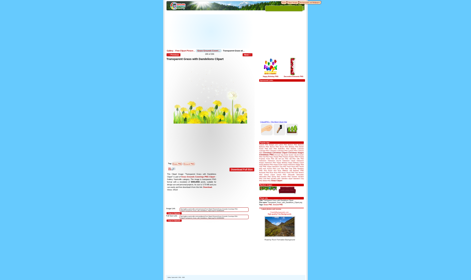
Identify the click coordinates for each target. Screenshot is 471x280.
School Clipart (269, 174)
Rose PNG (277, 172)
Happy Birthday (282, 162)
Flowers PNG (293, 157)
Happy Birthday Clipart (296, 162)
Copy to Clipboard (174, 213)
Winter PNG (267, 180)
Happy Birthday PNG (270, 76)
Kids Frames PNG (269, 168)
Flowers (285, 157)
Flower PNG (278, 157)
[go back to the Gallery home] (178, 6)
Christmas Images (296, 153)
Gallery (170, 51)
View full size (171, 169)
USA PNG (266, 178)
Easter (286, 155)
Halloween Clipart (288, 160)
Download (207, 187)
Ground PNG (189, 164)
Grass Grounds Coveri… (208, 51)
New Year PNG (291, 169)
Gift (276, 159)
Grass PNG (177, 164)
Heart (289, 166)
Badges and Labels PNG (278, 145)
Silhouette (291, 174)
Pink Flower (268, 170)
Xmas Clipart (276, 180)
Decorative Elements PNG (293, 76)
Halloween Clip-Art (274, 160)
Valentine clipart (286, 178)
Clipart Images (293, 2)
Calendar (301, 148)
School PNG (281, 174)
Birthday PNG (293, 147)
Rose (271, 172)
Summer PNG (286, 176)
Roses (284, 172)
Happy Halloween (289, 164)
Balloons (301, 145)
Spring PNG (276, 176)
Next (246, 55)
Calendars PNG (282, 150)
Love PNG (280, 169)
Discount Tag (278, 155)
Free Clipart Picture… (185, 51)
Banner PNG (274, 147)
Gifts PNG (300, 159)
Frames (262, 159)
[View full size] (210, 93)
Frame (301, 157)
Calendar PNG (264, 150)
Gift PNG (292, 159)
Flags (271, 157)
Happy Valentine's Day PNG (276, 166)
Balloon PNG (292, 145)
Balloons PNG (264, 147)
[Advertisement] (211, 31)
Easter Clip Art (294, 155)
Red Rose (277, 170)
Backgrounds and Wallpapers (310, 2)
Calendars (273, 150)
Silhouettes (300, 174)
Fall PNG (266, 157)
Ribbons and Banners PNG (293, 171)
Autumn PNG (263, 145)
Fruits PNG (270, 159)
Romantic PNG (264, 172)
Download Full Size (242, 169)
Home (284, 2)
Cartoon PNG (292, 150)
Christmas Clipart (280, 153)
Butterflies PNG (283, 148)
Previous (174, 55)
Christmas (267, 153)
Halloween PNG (270, 162)
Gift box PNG (283, 159)
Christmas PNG (266, 155)
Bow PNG (273, 148)
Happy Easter (278, 164)
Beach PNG (284, 147)
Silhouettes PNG (265, 176)
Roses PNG (290, 172)
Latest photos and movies (271, 209)
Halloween (262, 160)
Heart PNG (295, 166)
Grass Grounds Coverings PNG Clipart (198, 177)
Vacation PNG (276, 178)
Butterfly (293, 148)
